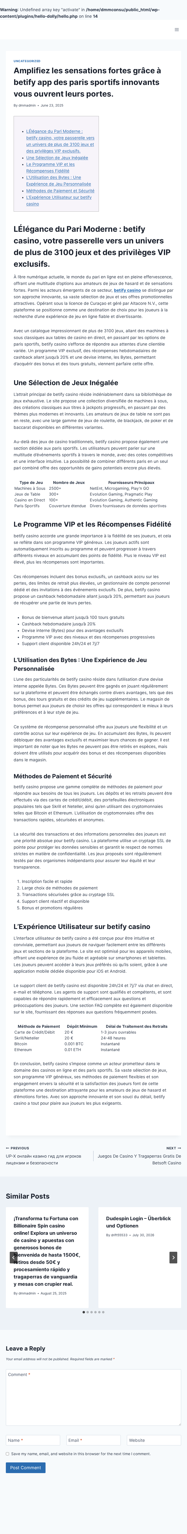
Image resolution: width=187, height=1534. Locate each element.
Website (137, 1440)
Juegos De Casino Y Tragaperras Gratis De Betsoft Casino (139, 1155)
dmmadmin (27, 105)
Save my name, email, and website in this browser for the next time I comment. (81, 1453)
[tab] (84, 1312)
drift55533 (119, 1235)
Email (75, 1440)
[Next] (173, 1257)
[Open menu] (176, 29)
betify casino (127, 290)
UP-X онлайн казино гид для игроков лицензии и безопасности (43, 1155)
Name (15, 1440)
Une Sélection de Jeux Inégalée (57, 157)
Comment (19, 1374)
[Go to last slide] (14, 1257)
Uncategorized (27, 61)
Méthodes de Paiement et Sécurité (60, 190)
